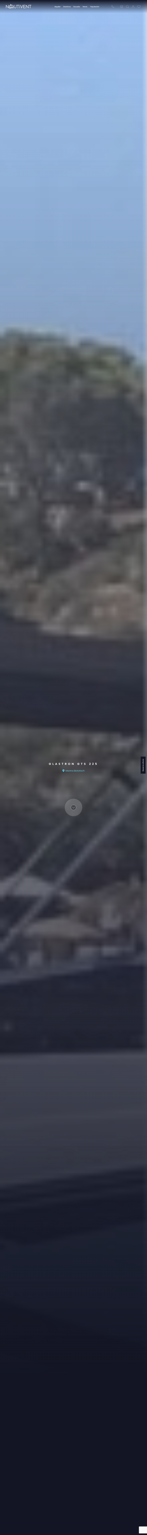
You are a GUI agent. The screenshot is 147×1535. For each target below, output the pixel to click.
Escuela (77, 6)
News (85, 6)
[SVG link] (19, 6)
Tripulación (94, 6)
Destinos (67, 6)
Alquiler (57, 6)
